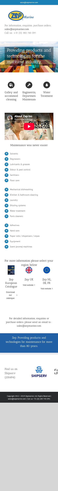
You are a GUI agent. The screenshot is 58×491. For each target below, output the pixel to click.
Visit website (28, 285)
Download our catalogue (10, 295)
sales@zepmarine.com (29, 2)
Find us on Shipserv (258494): (11, 373)
